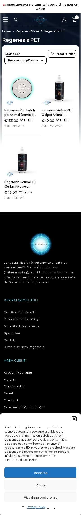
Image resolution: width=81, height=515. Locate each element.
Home (6, 31)
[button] (74, 419)
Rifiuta (41, 485)
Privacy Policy (36, 507)
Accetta (40, 472)
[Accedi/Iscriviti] (64, 19)
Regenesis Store (27, 31)
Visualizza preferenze (40, 497)
